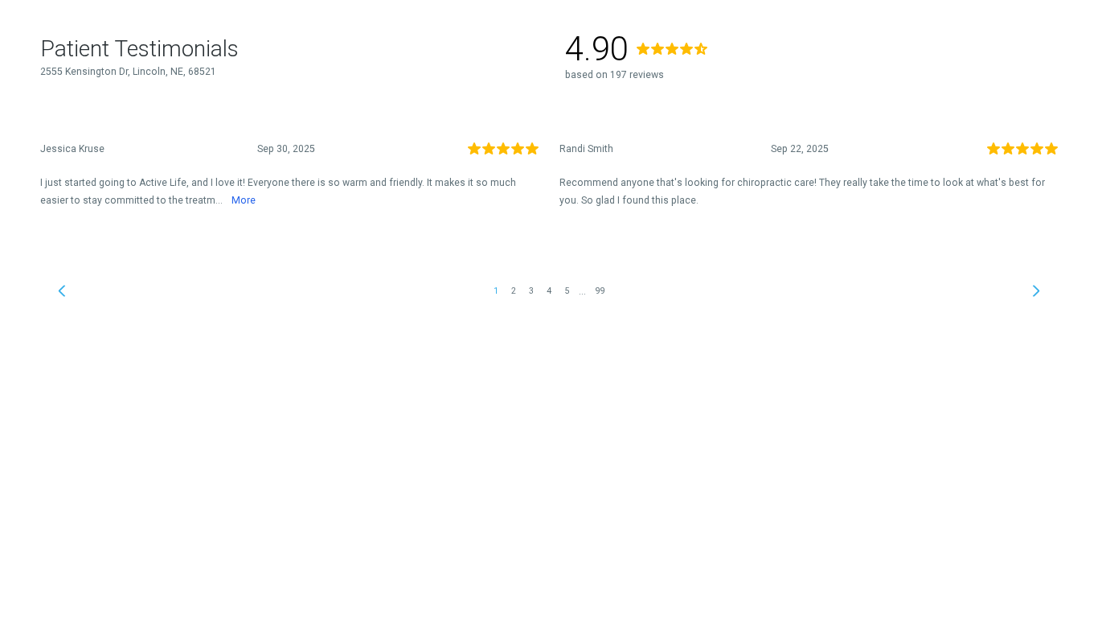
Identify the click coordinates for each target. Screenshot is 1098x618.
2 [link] (513, 291)
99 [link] (600, 291)
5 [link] (566, 291)
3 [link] (531, 291)
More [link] (243, 200)
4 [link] (549, 291)
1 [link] (496, 291)
